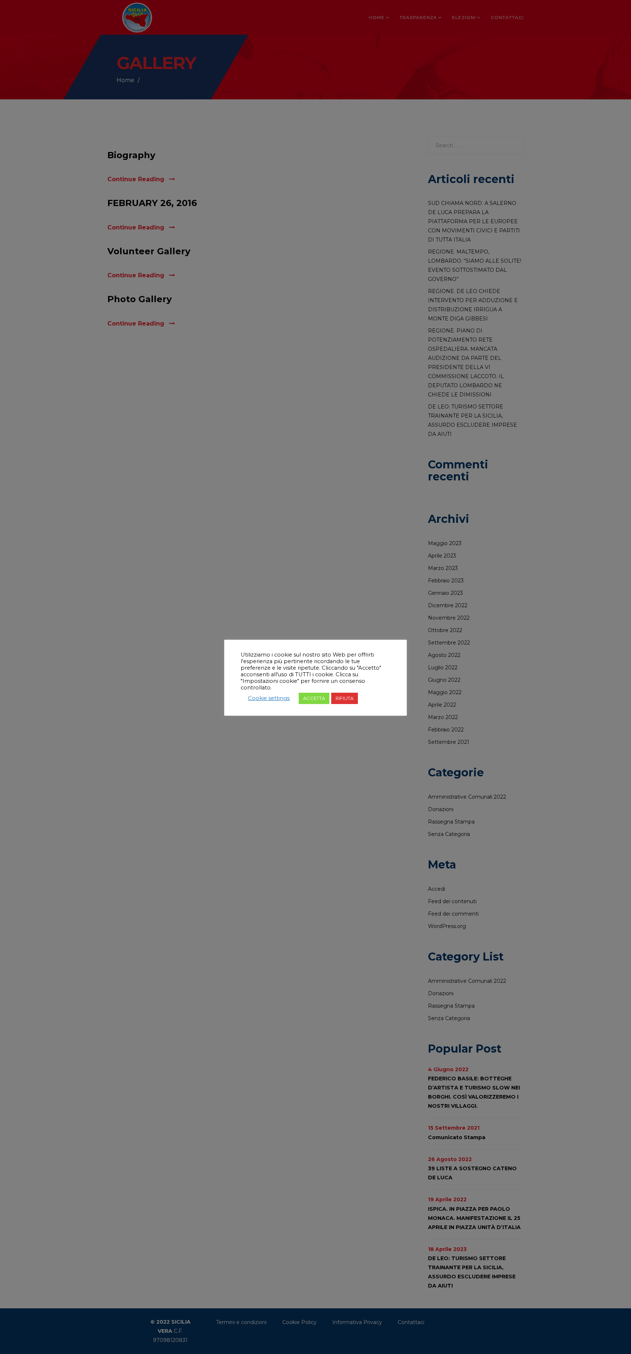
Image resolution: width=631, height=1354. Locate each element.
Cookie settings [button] (269, 698)
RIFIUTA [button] (344, 698)
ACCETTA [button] (314, 698)
